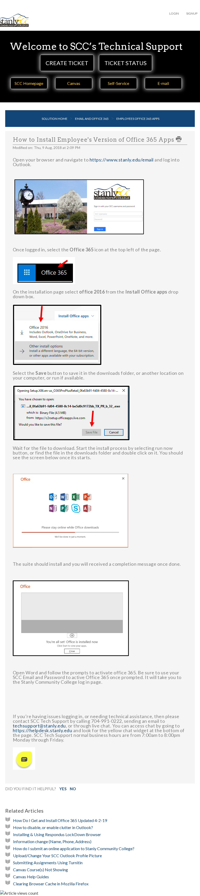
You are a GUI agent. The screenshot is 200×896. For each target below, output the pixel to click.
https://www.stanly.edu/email (122, 160)
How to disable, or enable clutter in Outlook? (53, 827)
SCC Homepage (29, 83)
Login (174, 13)
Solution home (55, 119)
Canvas (73, 83)
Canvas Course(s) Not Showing (40, 869)
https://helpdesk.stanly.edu (42, 730)
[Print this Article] (179, 139)
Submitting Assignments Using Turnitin (48, 862)
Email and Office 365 (92, 119)
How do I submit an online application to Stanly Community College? (73, 848)
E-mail (163, 83)
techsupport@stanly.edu (39, 726)
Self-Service (118, 83)
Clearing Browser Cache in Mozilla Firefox (51, 883)
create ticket (67, 62)
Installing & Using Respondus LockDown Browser (57, 834)
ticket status (125, 62)
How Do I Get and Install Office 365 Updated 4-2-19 (60, 820)
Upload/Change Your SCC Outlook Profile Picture (57, 855)
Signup (191, 13)
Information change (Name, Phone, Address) (52, 841)
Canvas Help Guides (31, 876)
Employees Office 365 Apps (137, 119)
